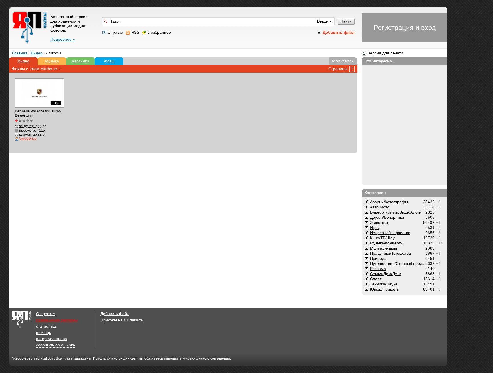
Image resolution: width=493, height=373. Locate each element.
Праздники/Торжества (390, 253)
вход (428, 27)
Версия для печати (385, 53)
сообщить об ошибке (55, 345)
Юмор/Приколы (384, 289)
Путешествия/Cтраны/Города (397, 263)
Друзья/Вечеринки (387, 217)
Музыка (52, 61)
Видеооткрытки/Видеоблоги (395, 212)
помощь (43, 332)
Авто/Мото (379, 207)
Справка (115, 32)
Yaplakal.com (43, 358)
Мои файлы (343, 61)
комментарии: (30, 135)
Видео (37, 53)
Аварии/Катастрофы (389, 202)
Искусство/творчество (390, 232)
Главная (19, 53)
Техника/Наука (383, 284)
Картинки (80, 61)
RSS (135, 32)
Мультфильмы (383, 248)
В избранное (159, 32)
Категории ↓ (376, 193)
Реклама (378, 268)
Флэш (109, 61)
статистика (46, 326)
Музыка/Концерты (386, 243)
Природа (378, 258)
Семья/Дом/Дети (385, 273)
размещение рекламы (57, 320)
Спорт (375, 279)
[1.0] (24, 120)
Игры (374, 227)
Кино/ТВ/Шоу (382, 238)
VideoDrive (28, 139)
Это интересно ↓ (380, 61)
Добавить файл (114, 313)
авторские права (51, 338)
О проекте (45, 313)
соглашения (220, 358)
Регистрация (393, 27)
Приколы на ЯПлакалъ (121, 320)
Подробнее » (62, 39)
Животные (379, 222)
